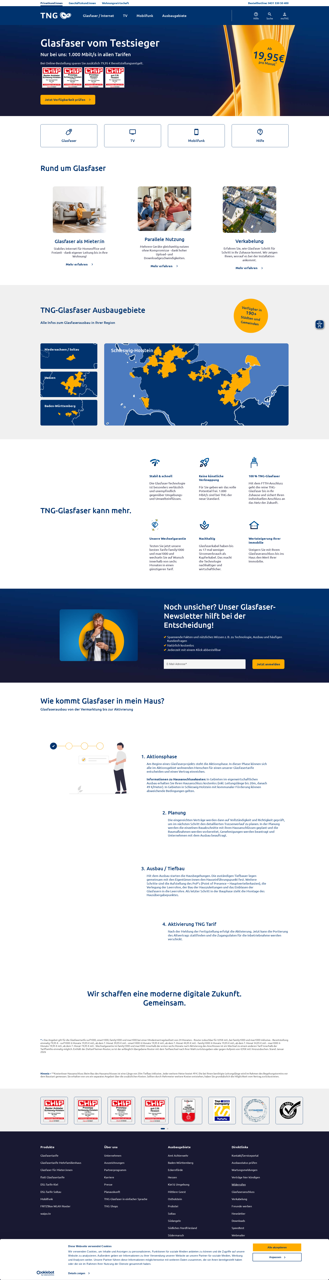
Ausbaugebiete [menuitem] (174, 15)
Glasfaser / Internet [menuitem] (98, 15)
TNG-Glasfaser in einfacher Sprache (125, 1199)
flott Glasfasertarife (52, 1177)
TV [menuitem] (125, 15)
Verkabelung (239, 1199)
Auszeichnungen (114, 1162)
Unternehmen (112, 1155)
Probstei (173, 1206)
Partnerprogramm (115, 1169)
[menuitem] (253, 15)
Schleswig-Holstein (132, 350)
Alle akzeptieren (277, 1247)
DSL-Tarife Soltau (50, 1191)
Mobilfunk (46, 1199)
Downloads (238, 1220)
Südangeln (174, 1220)
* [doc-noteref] (276, 63)
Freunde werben (242, 1206)
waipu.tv (45, 1213)
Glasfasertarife (49, 1155)
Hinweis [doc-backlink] (44, 1073)
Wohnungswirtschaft (115, 3)
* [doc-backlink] (41, 1039)
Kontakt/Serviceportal (245, 1155)
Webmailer (238, 1235)
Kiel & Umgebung (178, 1184)
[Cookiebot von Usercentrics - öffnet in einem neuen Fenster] (45, 1273)
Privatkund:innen (51, 3)
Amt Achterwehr (178, 1155)
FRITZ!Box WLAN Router (55, 1206)
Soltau (172, 1213)
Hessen (50, 377)
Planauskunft (112, 1191)
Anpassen (275, 1257)
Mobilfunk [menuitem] (145, 15)
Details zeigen (76, 1273)
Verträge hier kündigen (246, 1177)
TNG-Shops (111, 1206)
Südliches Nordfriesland (182, 1228)
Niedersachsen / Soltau (62, 349)
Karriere (109, 1177)
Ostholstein (175, 1199)
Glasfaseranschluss (243, 1191)
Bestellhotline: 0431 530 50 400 (268, 3)
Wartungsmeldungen (244, 1169)
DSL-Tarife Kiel (49, 1184)
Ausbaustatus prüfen (244, 1162)
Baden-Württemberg (60, 406)
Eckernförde (175, 1169)
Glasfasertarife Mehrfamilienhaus (60, 1162)
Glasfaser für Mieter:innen (56, 1169)
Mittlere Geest (177, 1191)
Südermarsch (176, 1235)
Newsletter (238, 1213)
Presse (108, 1184)
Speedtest (238, 1228)
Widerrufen (239, 1184)
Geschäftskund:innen (82, 3)
